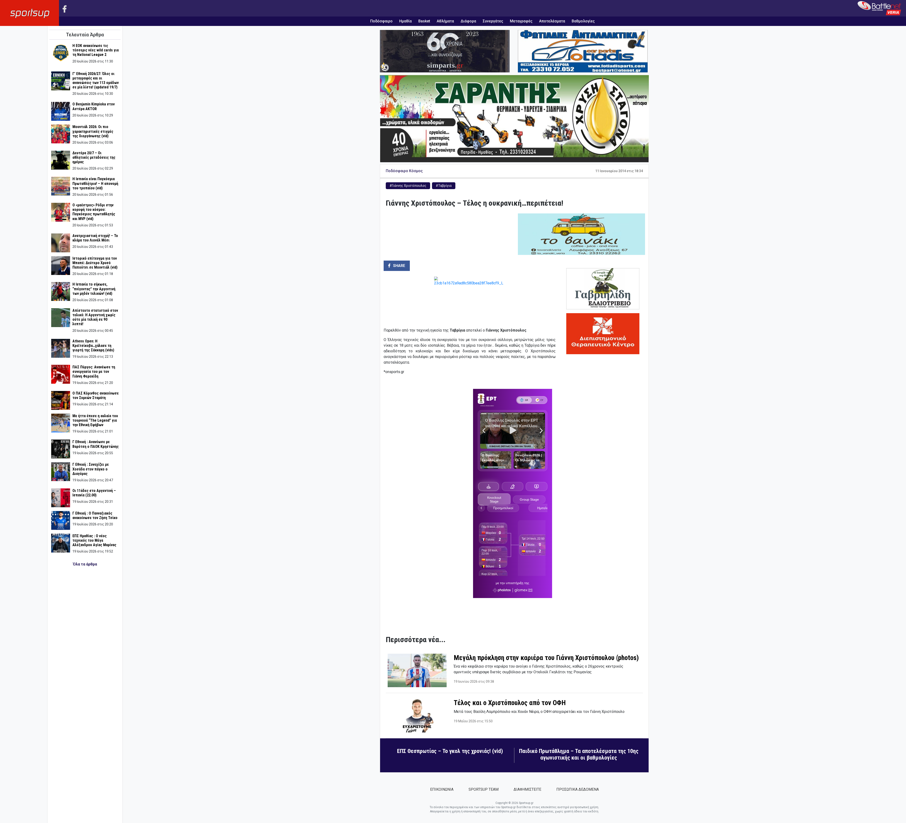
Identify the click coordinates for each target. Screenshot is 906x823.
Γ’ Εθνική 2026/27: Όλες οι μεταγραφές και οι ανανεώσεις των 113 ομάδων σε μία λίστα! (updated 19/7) (95, 80)
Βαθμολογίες (583, 21)
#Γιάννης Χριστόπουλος (408, 185)
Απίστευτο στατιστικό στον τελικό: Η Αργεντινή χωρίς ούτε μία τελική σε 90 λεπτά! (95, 317)
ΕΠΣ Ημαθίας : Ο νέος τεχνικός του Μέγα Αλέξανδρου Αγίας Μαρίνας (94, 540)
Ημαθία (405, 21)
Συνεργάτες (493, 21)
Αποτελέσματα (552, 21)
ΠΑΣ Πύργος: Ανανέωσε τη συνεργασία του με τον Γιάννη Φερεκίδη (93, 371)
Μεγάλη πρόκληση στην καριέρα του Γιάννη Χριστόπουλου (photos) (546, 658)
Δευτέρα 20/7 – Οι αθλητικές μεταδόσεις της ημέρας (93, 157)
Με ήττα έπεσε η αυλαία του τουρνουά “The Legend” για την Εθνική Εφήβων (95, 420)
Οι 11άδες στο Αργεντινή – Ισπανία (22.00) (94, 492)
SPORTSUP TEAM (484, 789)
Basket (424, 21)
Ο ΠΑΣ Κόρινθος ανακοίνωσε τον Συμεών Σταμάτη (95, 395)
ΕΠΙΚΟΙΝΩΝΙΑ (441, 789)
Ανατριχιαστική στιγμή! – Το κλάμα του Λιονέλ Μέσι (95, 237)
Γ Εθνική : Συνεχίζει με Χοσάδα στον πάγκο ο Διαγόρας (90, 469)
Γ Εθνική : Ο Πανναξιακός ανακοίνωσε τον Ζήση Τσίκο (94, 515)
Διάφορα (468, 21)
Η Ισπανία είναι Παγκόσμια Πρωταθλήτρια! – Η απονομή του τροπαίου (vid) (95, 183)
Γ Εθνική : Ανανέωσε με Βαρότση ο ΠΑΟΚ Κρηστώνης (95, 444)
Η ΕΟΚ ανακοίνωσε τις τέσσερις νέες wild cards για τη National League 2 (95, 50)
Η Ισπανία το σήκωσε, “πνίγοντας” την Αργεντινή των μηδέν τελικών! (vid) (93, 288)
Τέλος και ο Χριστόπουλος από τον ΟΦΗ (510, 703)
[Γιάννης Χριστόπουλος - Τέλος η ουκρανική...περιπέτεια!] (470, 300)
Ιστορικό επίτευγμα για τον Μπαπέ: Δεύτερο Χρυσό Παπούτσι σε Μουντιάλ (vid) (94, 263)
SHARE (398, 265)
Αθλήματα (445, 21)
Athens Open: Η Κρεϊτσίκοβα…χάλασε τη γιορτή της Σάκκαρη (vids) (93, 345)
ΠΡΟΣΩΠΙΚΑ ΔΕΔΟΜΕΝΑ (577, 789)
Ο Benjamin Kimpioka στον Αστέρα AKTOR (93, 106)
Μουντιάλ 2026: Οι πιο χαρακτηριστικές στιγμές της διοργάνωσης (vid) (92, 131)
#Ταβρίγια (444, 185)
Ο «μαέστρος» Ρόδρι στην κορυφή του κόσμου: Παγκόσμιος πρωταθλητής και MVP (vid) (93, 212)
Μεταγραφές (521, 21)
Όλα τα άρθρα (85, 564)
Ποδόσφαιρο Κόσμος (404, 171)
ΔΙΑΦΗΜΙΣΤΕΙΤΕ (527, 789)
